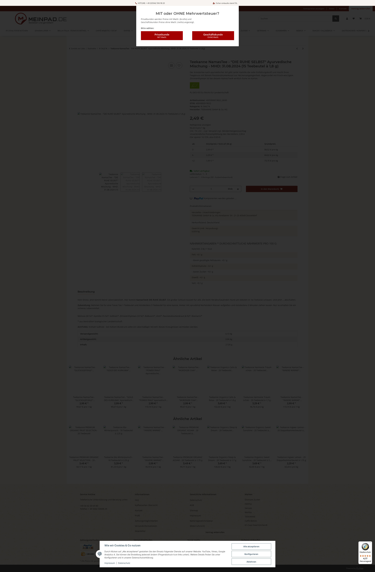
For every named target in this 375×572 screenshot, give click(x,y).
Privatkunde (162, 36)
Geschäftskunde (213, 36)
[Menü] (370, 543)
